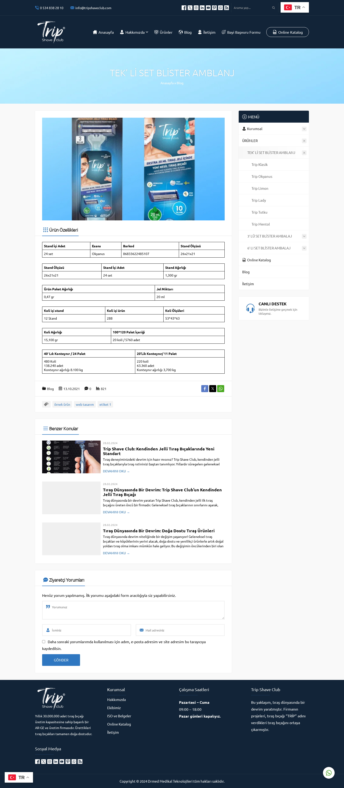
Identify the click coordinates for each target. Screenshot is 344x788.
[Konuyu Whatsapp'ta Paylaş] (220, 388)
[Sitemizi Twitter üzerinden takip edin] (190, 7)
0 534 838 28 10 (51, 8)
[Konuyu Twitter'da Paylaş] (212, 388)
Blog (180, 83)
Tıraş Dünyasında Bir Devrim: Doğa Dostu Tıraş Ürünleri (159, 530)
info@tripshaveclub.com (93, 8)
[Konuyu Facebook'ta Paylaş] (204, 388)
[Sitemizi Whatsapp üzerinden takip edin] (220, 7)
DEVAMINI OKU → (116, 471)
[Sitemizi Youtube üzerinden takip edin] (208, 7)
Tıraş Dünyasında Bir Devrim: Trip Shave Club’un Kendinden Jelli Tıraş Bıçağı (162, 492)
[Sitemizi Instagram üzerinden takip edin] (196, 7)
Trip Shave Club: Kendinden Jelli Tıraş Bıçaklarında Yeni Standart (158, 451)
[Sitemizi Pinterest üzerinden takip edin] (214, 7)
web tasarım (85, 404)
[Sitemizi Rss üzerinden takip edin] (226, 7)
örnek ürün (62, 404)
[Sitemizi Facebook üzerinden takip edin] (184, 7)
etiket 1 (105, 404)
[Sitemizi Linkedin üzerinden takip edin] (202, 7)
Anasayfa (167, 83)
